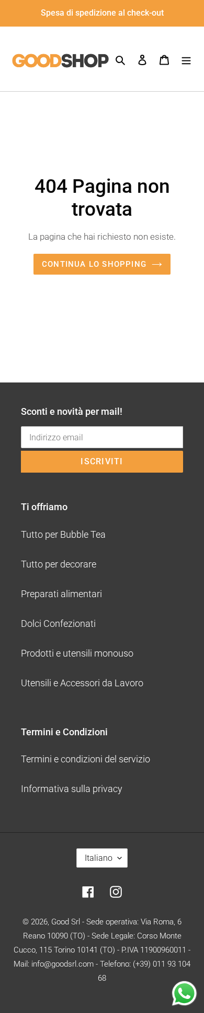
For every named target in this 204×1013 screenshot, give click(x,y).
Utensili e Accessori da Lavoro (82, 682)
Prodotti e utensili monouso (77, 653)
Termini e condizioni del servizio (85, 758)
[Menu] (186, 58)
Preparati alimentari (61, 593)
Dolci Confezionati (58, 623)
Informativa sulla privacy (71, 788)
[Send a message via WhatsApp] (184, 993)
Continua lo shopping (94, 264)
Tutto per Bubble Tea (63, 534)
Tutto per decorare (58, 564)
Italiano (98, 858)
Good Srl (65, 921)
